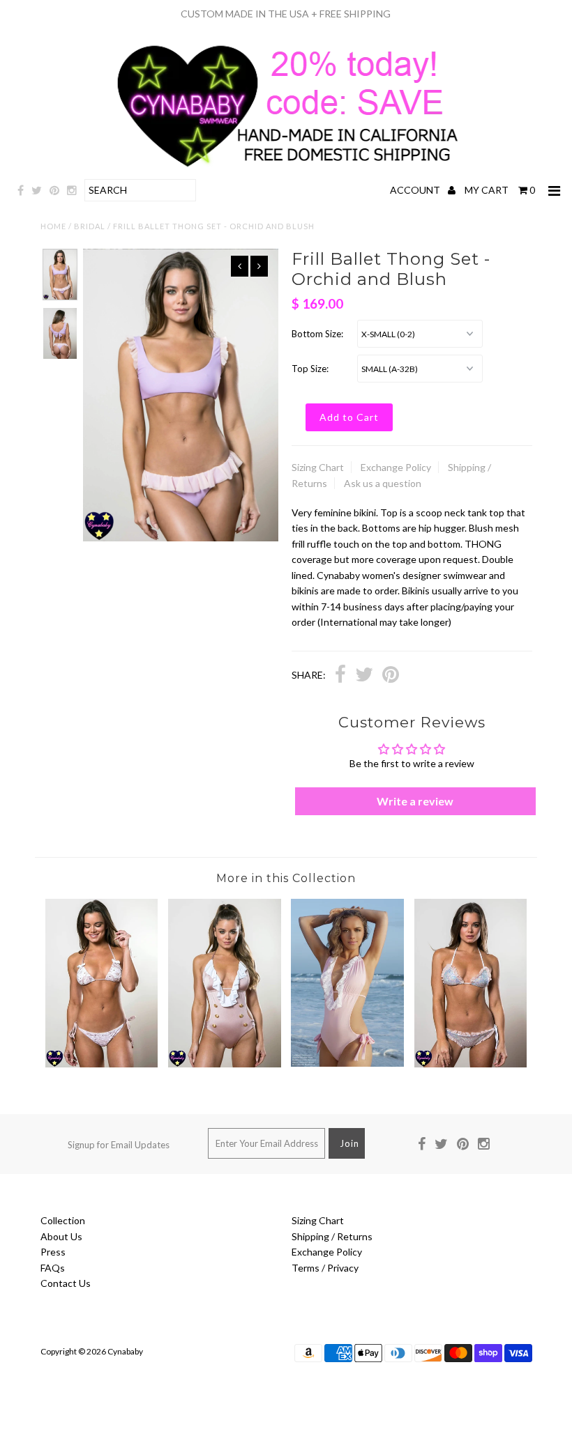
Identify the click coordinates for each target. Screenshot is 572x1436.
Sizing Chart (318, 467)
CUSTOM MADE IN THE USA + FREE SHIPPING (286, 14)
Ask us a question (382, 483)
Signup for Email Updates (119, 1144)
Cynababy (125, 1351)
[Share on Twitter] (364, 676)
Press (53, 1252)
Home (53, 226)
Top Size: (310, 368)
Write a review (415, 801)
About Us (61, 1236)
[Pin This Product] (390, 676)
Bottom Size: (317, 333)
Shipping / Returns (332, 1236)
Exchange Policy (396, 467)
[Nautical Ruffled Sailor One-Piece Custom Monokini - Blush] (224, 1064)
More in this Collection (286, 878)
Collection (62, 1220)
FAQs (52, 1268)
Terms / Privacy (325, 1268)
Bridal (89, 226)
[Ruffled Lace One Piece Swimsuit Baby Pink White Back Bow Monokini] (347, 1063)
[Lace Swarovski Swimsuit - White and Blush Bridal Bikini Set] (101, 1064)
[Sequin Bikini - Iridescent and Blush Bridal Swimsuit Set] (470, 1064)
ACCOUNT (416, 190)
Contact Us (65, 1283)
